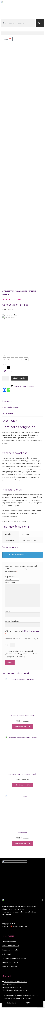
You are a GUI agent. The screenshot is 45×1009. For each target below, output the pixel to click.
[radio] (4, 359)
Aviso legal (6, 954)
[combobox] (18, 23)
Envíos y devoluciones (10, 946)
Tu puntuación (10, 577)
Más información (12, 1003)
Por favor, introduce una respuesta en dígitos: (22, 639)
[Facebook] (4, 390)
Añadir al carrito (19, 378)
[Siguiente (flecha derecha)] (7, 1008)
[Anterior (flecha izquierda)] (2, 1008)
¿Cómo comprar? (9, 942)
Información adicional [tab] (10, 407)
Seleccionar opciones (23, 726)
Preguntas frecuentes (10, 950)
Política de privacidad (30, 631)
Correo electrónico (12, 621)
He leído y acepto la (22, 632)
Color (5, 364)
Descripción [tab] (7, 401)
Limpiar (10, 371)
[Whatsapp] (8, 390)
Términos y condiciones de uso (14, 958)
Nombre (9, 611)
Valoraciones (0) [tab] (8, 413)
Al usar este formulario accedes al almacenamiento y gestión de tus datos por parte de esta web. (22, 654)
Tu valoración (10, 582)
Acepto (27, 1003)
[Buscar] (40, 23)
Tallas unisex (7, 356)
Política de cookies (9, 967)
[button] (22, 33)
